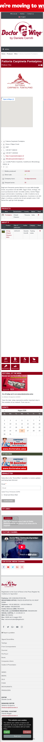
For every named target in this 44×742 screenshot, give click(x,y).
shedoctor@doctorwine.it (10, 707)
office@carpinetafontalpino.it (15, 159)
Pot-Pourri (5, 654)
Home (3, 54)
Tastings (4, 643)
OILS (3, 679)
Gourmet (4, 650)
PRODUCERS (6, 690)
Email (4, 484)
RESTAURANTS (7, 686)
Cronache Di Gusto (10, 520)
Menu (7, 49)
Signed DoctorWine (8, 639)
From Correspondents (9, 646)
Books (4, 657)
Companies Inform (8, 661)
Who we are (13, 14)
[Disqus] (22, 278)
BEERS (4, 676)
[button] (22, 17)
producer (10, 54)
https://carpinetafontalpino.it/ (15, 156)
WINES (4, 672)
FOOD (4, 683)
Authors (22, 14)
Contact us (30, 14)
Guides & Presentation (9, 665)
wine (15, 54)
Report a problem (9, 632)
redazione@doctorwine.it (10, 715)
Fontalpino (8, 215)
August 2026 (22, 410)
